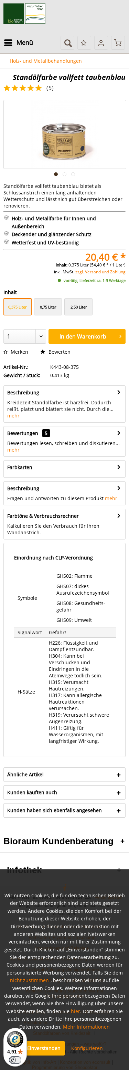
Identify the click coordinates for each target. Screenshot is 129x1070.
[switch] (15, 1060)
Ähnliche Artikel (25, 774)
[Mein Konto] (101, 43)
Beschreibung (23, 392)
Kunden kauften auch (32, 792)
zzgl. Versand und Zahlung (100, 272)
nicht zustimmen (29, 980)
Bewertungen (22, 433)
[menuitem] (18, 43)
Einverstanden (44, 1048)
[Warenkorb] (118, 43)
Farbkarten (19, 467)
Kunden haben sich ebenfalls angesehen (54, 810)
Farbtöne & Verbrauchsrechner (43, 516)
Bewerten (59, 352)
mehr (13, 415)
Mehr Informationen (86, 1026)
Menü (25, 42)
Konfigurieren (87, 1048)
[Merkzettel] (84, 43)
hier (75, 1011)
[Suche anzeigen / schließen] (67, 43)
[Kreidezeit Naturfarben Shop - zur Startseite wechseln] (24, 13)
